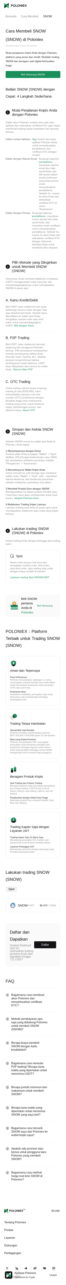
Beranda (11, 16)
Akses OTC (29, 410)
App (34, 139)
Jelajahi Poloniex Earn (26, 498)
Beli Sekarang (45, 605)
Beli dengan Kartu (24, 325)
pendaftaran (45, 161)
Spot (11, 889)
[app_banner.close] (61, 1271)
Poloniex (15, 5)
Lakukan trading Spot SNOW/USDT (29, 577)
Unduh (53, 1275)
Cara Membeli (30, 16)
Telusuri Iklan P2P (23, 369)
